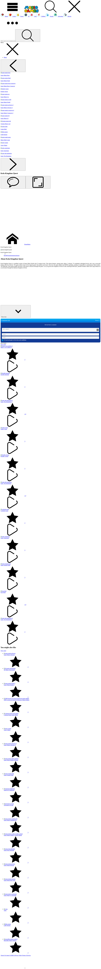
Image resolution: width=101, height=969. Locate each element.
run (18, 255)
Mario (5, 57)
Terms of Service (26, 955)
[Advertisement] (48, 200)
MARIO (6, 255)
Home (25, 244)
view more (3, 344)
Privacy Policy (18, 955)
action (16, 255)
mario (13, 255)
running (10, 255)
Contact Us (8, 955)
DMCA (13, 955)
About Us (3, 955)
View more (3, 650)
